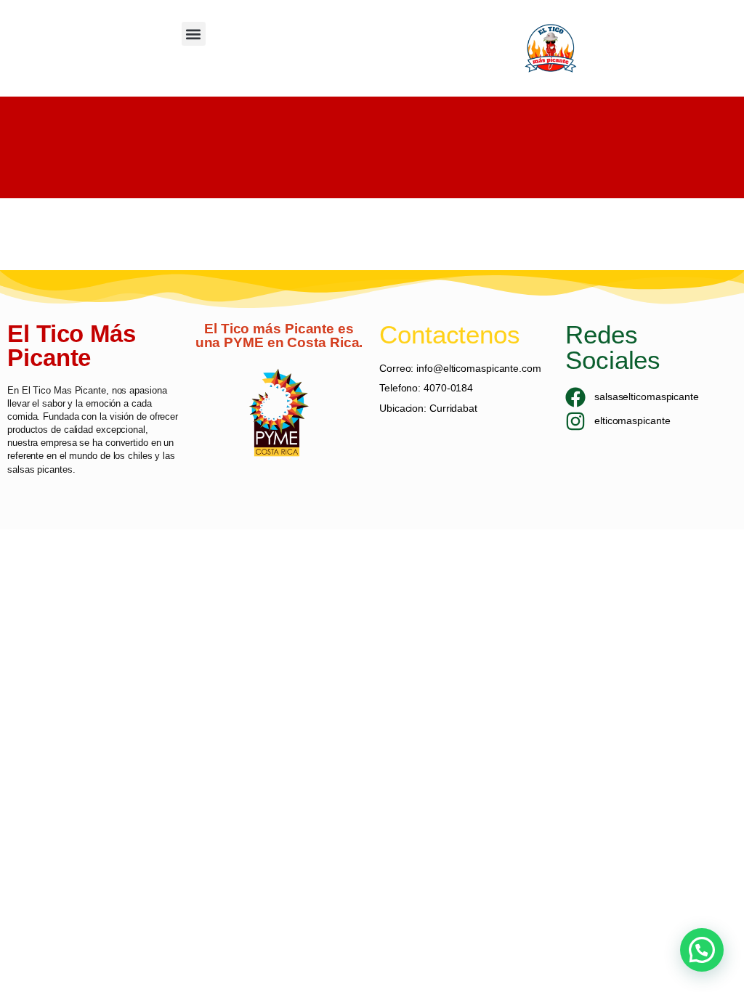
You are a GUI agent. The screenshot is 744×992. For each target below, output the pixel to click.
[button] (194, 34)
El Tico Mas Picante (64, 390)
